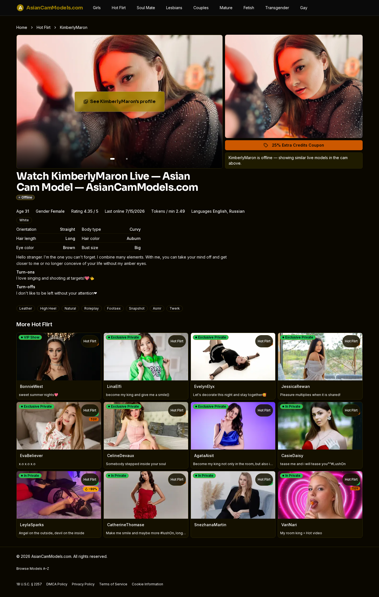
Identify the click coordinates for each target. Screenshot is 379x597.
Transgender (277, 7)
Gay (303, 7)
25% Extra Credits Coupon (301, 146)
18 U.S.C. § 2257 (29, 584)
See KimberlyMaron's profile (126, 103)
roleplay (91, 308)
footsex (114, 308)
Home (21, 27)
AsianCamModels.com (51, 8)
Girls (97, 7)
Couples (201, 7)
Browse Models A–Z (32, 568)
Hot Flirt (119, 7)
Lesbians (174, 7)
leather (25, 308)
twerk (175, 308)
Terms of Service (113, 584)
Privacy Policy (83, 584)
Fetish (249, 7)
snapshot (137, 308)
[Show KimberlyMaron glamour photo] (127, 159)
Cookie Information (147, 584)
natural (70, 308)
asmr (157, 308)
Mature (226, 7)
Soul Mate (146, 7)
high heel (48, 308)
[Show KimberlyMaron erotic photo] (112, 159)
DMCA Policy (56, 584)
